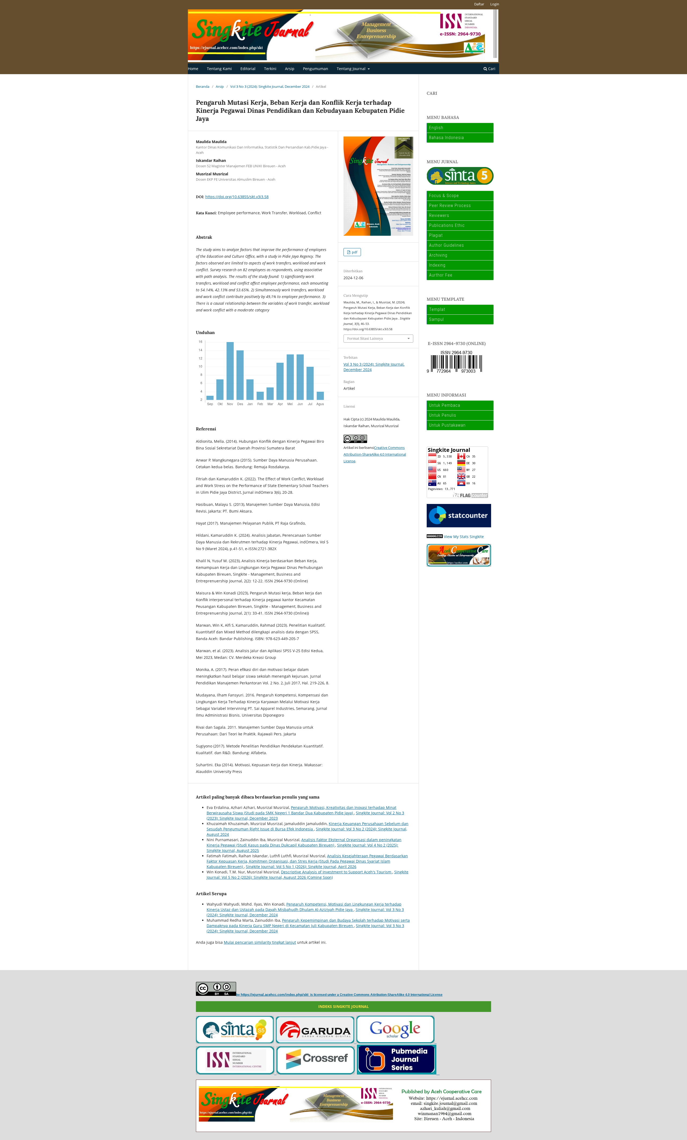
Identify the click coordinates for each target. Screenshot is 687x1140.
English (436, 127)
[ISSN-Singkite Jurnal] (236, 1073)
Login (494, 4)
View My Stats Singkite (464, 536)
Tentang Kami (219, 68)
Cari (491, 68)
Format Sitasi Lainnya (365, 338)
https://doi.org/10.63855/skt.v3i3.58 (237, 196)
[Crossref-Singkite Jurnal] (315, 1073)
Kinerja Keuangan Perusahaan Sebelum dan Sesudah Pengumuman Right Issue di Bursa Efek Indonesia (307, 826)
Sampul (436, 319)
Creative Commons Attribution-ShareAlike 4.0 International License (375, 454)
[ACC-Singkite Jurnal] (439, 1073)
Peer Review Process (450, 205)
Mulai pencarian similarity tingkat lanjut (260, 942)
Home (193, 68)
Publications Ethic (447, 225)
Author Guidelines (446, 245)
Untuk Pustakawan (447, 425)
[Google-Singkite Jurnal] (396, 1041)
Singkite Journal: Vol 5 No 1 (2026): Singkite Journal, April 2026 (301, 866)
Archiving (438, 255)
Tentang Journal (352, 68)
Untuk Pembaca (444, 405)
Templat (437, 309)
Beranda (202, 86)
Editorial (247, 68)
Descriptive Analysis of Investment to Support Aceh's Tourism (336, 871)
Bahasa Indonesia (446, 137)
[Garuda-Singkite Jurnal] (316, 1041)
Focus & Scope (444, 195)
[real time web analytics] (435, 536)
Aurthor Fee (440, 275)
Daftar (479, 4)
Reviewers (439, 215)
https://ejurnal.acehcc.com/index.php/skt (275, 995)
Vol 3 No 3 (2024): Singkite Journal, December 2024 (269, 86)
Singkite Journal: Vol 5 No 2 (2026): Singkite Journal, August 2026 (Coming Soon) (307, 874)
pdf (354, 252)
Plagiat (436, 235)
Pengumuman (315, 68)
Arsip (289, 68)
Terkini (270, 68)
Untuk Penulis (442, 415)
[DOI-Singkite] (397, 1073)
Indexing (437, 265)
